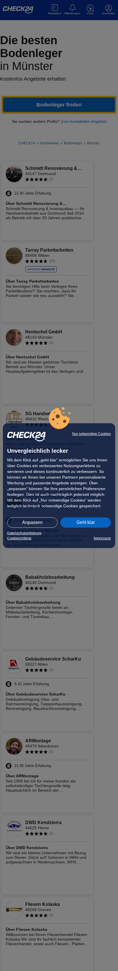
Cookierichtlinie (19, 538)
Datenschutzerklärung (24, 533)
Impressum (102, 538)
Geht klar (85, 522)
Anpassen (32, 522)
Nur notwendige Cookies (91, 434)
